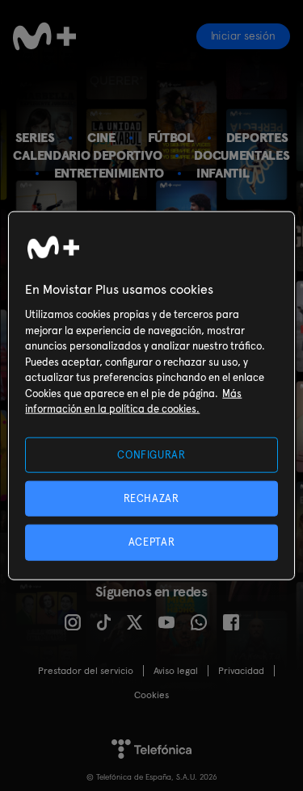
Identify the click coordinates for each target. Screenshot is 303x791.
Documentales (241, 155)
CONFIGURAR (151, 455)
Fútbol (171, 137)
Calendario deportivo (87, 155)
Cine (101, 137)
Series (35, 137)
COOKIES (151, 695)
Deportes (257, 137)
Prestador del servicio (85, 670)
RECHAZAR (151, 498)
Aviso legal (176, 670)
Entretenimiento (109, 173)
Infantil (223, 173)
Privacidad (241, 670)
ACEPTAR (151, 542)
